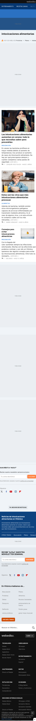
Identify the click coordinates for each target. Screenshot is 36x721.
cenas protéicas (7, 613)
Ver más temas (8, 619)
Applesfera (5, 652)
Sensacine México (24, 704)
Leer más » (14, 162)
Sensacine (22, 659)
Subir (28, 636)
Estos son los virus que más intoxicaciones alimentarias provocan (15, 197)
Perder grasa (23, 609)
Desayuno (5, 603)
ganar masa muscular (26, 613)
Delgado (9, 258)
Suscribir (31, 476)
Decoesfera (5, 688)
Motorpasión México (25, 709)
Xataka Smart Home (8, 655)
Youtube (10, 491)
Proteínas (19, 40)
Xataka (4, 646)
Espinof (21, 662)
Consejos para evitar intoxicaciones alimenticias (8, 232)
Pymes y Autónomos (25, 688)
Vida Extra (22, 649)
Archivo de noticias (18, 507)
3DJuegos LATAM (24, 701)
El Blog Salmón (23, 685)
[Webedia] (31, 1)
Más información (7, 719)
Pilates (27, 40)
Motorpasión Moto (24, 675)
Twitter (1, 491)
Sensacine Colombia (25, 707)
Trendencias (6, 685)
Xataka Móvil (6, 649)
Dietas (4, 599)
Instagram (15, 491)
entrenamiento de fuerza (24, 604)
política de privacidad (26, 481)
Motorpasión (22, 672)
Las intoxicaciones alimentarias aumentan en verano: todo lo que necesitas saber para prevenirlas (17, 138)
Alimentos (6, 203)
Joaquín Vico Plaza (13, 164)
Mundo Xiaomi (6, 657)
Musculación (18, 535)
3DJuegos (22, 646)
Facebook (6, 491)
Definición (5, 609)
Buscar (33, 627)
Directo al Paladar (7, 672)
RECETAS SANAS (22, 6)
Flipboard (20, 491)
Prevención (6, 145)
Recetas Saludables (25, 599)
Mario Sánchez (12, 222)
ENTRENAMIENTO (8, 6)
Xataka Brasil (6, 704)
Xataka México (6, 701)
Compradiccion (6, 691)
